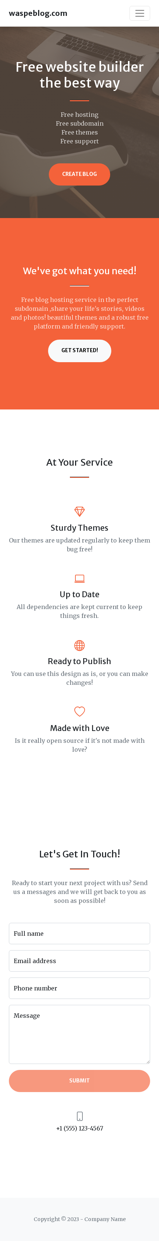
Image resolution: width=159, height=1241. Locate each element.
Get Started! (79, 350)
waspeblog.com (38, 13)
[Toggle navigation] (139, 13)
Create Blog (79, 174)
